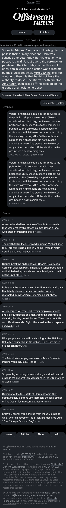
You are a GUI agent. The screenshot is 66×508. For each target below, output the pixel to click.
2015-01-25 (8, 353)
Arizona (19, 50)
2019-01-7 (7, 219)
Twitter (60, 103)
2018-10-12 (8, 239)
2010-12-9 (7, 389)
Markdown (27, 456)
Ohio (46, 54)
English (30, 2)
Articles (44, 32)
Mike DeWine (42, 72)
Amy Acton (9, 83)
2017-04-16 (8, 334)
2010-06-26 (8, 409)
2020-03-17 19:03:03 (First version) (26, 154)
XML (55, 456)
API (57, 434)
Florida (30, 50)
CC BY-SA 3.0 (28, 454)
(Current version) (17, 203)
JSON (45, 456)
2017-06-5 (7, 306)
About (41, 434)
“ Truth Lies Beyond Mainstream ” (33, 9)
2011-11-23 (7, 369)
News (21, 32)
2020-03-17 (33, 40)
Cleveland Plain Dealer (25, 95)
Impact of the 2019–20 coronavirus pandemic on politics (28, 45)
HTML (37, 456)
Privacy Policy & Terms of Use (32, 495)
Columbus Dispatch (49, 95)
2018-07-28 (8, 259)
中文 (38, 2)
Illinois (46, 50)
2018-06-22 (8, 283)
